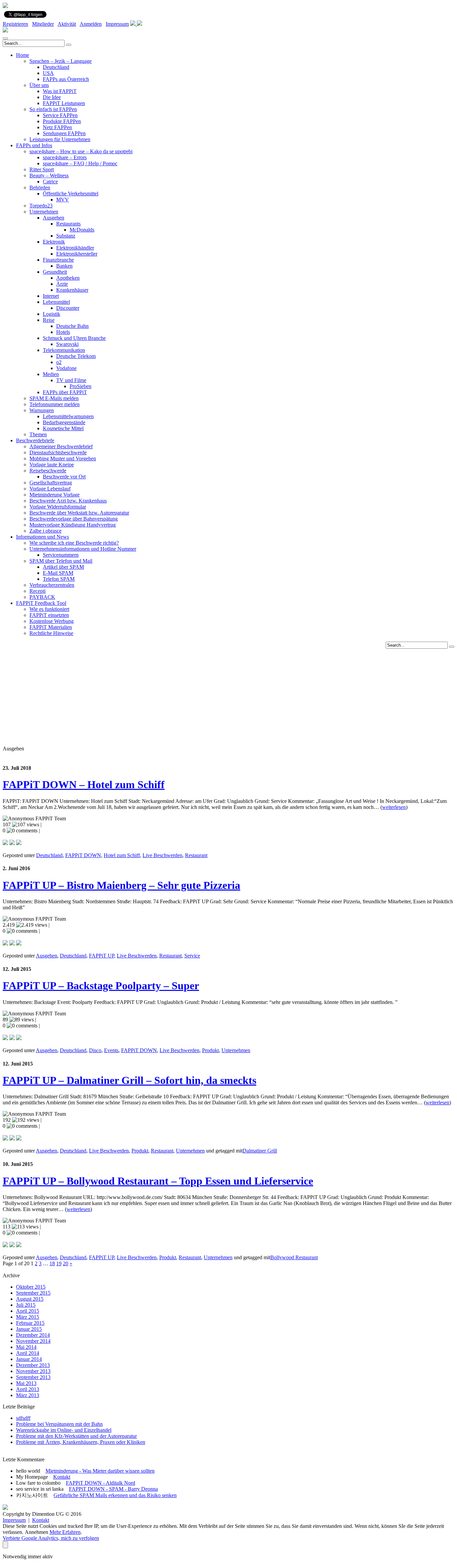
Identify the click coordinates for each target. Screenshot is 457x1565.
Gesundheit (55, 272)
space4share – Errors (65, 157)
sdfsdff (23, 1418)
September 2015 (33, 1293)
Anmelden (91, 24)
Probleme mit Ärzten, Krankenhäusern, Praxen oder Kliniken (80, 1442)
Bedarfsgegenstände (64, 422)
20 (65, 1263)
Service (192, 955)
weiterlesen (394, 807)
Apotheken (68, 278)
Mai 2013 (26, 1383)
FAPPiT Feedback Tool (41, 603)
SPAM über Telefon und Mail (60, 561)
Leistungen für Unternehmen (59, 139)
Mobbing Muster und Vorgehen (62, 458)
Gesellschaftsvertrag (50, 482)
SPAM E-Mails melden (54, 398)
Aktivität (67, 24)
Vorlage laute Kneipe (51, 464)
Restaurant (196, 855)
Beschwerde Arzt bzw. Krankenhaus (68, 500)
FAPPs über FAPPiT (65, 392)
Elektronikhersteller (76, 254)
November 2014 (33, 1341)
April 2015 (27, 1311)
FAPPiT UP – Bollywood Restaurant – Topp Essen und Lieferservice (158, 1181)
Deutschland (56, 67)
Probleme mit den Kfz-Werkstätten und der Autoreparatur (76, 1436)
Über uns (39, 85)
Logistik (51, 314)
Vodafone (66, 368)
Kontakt (61, 1477)
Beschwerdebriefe (35, 440)
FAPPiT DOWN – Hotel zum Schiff (84, 784)
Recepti (37, 591)
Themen (38, 434)
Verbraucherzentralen (51, 585)
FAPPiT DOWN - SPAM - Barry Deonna (113, 1489)
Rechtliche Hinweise (51, 633)
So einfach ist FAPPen (53, 109)
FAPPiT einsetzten (49, 615)
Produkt (210, 1050)
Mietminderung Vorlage (54, 494)
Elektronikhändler (75, 248)
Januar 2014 (29, 1359)
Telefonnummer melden (54, 404)
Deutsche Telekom (76, 356)
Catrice (50, 181)
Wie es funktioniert (49, 609)
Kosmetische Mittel (63, 428)
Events (111, 1050)
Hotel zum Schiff (122, 855)
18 (52, 1263)
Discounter (67, 308)
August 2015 (29, 1299)
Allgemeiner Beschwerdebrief (61, 446)
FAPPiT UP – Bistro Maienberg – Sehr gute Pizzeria (121, 885)
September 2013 (33, 1377)
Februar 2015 (30, 1323)
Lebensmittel (56, 302)
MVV (62, 199)
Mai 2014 (26, 1347)
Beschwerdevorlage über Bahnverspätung (73, 519)
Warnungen (41, 410)
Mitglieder (43, 24)
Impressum (117, 24)
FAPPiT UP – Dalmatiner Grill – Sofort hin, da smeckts (129, 1080)
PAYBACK (42, 597)
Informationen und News (42, 537)
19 (59, 1263)
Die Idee (52, 97)
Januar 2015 (29, 1329)
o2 (59, 362)
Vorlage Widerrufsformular (57, 507)
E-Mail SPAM (58, 573)
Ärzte (62, 284)
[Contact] (133, 24)
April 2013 (27, 1389)
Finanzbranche (58, 260)
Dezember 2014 (33, 1335)
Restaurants (68, 223)
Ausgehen (53, 217)
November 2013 (33, 1371)
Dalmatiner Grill (260, 1151)
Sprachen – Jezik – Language (60, 61)
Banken (64, 266)
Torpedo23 (41, 205)
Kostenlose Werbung (51, 621)
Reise (49, 320)
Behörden (39, 187)
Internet (51, 296)
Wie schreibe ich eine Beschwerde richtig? (74, 543)
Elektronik (54, 242)
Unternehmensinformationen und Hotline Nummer (82, 549)
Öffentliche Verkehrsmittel (70, 193)
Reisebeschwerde (47, 470)
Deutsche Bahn (72, 326)
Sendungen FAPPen (64, 133)
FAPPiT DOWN (83, 855)
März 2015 (27, 1317)
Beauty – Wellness (49, 175)
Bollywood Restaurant (294, 1257)
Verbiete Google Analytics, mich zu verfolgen (51, 1538)
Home (22, 55)
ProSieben (80, 386)
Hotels (63, 332)
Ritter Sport (41, 169)
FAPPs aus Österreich (66, 79)
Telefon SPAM (59, 579)
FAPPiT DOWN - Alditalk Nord (100, 1483)
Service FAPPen (60, 115)
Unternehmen (43, 211)
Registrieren (15, 24)
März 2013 (27, 1395)
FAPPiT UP (101, 955)
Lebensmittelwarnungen (68, 416)
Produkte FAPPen (62, 121)
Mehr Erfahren (65, 1532)
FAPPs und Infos (34, 145)
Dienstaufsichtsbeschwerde (58, 452)
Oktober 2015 (30, 1287)
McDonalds (82, 230)
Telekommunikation (64, 350)
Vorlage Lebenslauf (50, 488)
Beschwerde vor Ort (64, 476)
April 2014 (27, 1353)
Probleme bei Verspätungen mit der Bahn (59, 1424)
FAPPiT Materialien (50, 627)
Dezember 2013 (33, 1365)
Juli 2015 (25, 1305)
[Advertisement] (228, 695)
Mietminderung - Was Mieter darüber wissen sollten (100, 1471)
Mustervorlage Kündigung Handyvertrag (72, 525)
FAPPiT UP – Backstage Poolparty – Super (101, 986)
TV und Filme (71, 380)
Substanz (65, 236)
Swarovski (67, 344)
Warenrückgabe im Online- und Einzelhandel (63, 1430)
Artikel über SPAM (63, 567)
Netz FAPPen (57, 127)
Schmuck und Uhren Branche (74, 338)
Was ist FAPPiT (60, 91)
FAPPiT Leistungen (64, 103)
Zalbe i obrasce (45, 531)
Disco (95, 1050)
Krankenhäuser (72, 290)
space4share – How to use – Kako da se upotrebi (80, 151)
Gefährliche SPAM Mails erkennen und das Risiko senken (115, 1495)
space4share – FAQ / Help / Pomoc (80, 163)
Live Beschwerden (162, 855)
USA (48, 73)
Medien (51, 374)
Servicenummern (61, 555)
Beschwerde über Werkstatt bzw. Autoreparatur (79, 513)
